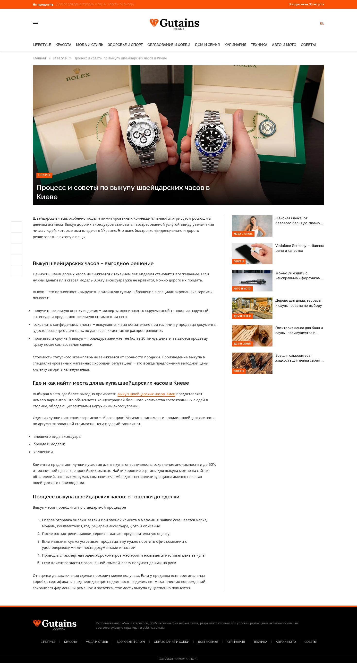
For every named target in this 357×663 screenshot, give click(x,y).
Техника (259, 45)
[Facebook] (16, 248)
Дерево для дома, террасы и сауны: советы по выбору (298, 303)
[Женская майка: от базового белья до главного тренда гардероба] (252, 226)
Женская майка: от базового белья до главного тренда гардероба (299, 221)
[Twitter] (16, 259)
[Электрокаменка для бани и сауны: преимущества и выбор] (252, 335)
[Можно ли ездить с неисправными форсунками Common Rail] (252, 281)
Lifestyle (42, 45)
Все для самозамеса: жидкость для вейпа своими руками (299, 358)
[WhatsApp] (16, 237)
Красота (63, 45)
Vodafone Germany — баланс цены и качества (299, 248)
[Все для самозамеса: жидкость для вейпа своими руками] (252, 363)
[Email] (16, 270)
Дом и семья (207, 45)
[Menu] (35, 23)
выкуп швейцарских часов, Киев (146, 393)
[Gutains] (178, 23)
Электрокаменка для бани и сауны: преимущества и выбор (99, 4)
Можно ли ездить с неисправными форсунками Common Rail (299, 276)
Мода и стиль (89, 45)
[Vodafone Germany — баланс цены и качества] (252, 253)
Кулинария (235, 45)
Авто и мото (284, 45)
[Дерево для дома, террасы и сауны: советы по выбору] (252, 308)
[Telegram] (16, 227)
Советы (308, 45)
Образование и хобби (168, 45)
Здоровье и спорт (125, 45)
